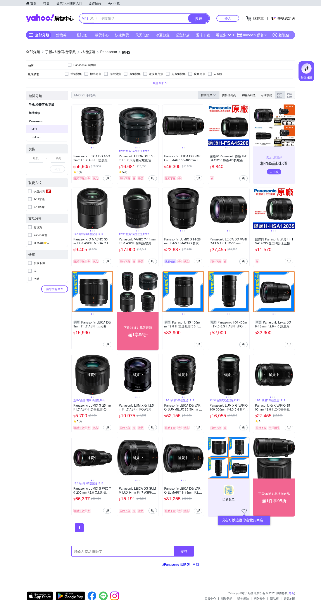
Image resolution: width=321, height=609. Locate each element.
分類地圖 (289, 598)
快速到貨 (122, 34)
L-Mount (36, 137)
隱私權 (274, 598)
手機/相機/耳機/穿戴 (41, 104)
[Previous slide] (74, 125)
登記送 (81, 34)
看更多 (221, 34)
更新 (291, 593)
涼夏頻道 (163, 34)
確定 (57, 169)
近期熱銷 (266, 95)
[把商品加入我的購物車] (107, 178)
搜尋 (184, 551)
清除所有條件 (54, 289)
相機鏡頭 (34, 113)
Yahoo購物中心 (50, 18)
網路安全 (259, 598)
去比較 (274, 172)
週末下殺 (203, 34)
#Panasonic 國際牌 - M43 (180, 564)
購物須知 (243, 598)
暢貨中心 (102, 34)
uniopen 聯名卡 (255, 34)
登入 (227, 18)
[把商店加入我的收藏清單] (244, 511)
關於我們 (226, 598)
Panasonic (36, 121)
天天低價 (142, 34)
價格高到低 (248, 95)
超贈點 (283, 34)
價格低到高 (229, 95)
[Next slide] (110, 125)
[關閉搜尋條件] (92, 18)
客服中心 (210, 598)
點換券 (61, 34)
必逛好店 (183, 34)
